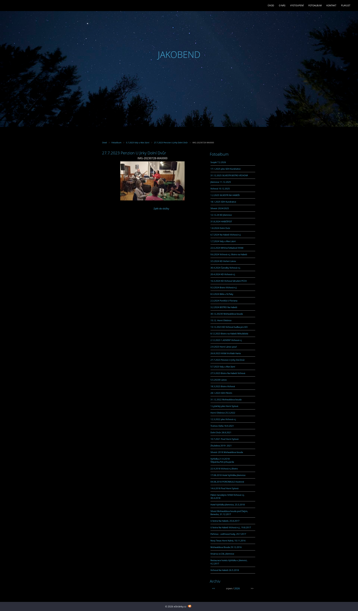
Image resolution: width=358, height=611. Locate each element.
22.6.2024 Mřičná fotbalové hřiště (226, 247)
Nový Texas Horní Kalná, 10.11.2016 (228, 540)
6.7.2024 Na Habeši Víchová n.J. (225, 234)
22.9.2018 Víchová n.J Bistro (224, 468)
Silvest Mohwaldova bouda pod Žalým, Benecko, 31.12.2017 (229, 513)
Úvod (271, 5)
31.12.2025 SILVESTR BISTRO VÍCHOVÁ (229, 175)
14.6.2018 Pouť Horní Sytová (224, 488)
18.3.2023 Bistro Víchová (222, 386)
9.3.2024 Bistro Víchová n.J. (223, 287)
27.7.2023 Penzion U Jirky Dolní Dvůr (171, 142)
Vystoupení (297, 5)
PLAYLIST (345, 5)
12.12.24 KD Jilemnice (221, 214)
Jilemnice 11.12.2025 (220, 182)
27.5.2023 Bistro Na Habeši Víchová (227, 373)
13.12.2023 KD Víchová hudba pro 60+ (229, 327)
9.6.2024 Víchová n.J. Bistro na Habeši (228, 254)
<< (213, 588)
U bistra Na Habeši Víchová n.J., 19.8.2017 (230, 527)
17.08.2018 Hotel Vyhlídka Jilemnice (227, 475)
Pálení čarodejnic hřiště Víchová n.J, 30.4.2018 (227, 496)
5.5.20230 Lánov (218, 379)
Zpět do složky (161, 208)
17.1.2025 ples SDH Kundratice (225, 168)
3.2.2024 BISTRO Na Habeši (223, 307)
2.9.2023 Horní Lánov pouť (223, 346)
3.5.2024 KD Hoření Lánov (223, 261)
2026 (237, 588)
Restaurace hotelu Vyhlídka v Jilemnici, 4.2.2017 (228, 562)
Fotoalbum (315, 5)
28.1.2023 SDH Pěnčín (221, 393)
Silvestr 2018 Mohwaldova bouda (226, 452)
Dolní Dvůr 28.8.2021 (220, 432)
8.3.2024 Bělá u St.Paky (221, 294)
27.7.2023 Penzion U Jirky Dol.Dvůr (227, 359)
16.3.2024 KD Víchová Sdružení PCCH (228, 280)
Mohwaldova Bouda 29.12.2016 (226, 547)
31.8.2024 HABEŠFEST (221, 221)
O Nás (282, 5)
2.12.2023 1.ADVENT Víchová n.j (226, 340)
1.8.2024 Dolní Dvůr (220, 228)
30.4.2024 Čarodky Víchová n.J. (225, 267)
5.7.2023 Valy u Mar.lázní (137, 142)
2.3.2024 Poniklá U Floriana (223, 300)
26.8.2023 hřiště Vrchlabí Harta (225, 353)
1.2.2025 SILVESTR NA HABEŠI (225, 195)
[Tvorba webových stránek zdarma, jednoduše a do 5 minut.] (189, 606)
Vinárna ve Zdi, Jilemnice (222, 553)
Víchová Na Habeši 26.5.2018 (224, 570)
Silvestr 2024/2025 (219, 208)
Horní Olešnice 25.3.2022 (222, 412)
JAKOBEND (179, 54)
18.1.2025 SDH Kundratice (223, 201)
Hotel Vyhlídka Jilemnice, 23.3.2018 (227, 504)
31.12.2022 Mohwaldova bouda (226, 399)
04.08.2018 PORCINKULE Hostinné (227, 481)
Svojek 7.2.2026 (218, 162)
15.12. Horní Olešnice (220, 320)
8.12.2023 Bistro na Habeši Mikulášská (229, 333)
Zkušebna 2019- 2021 (221, 445)
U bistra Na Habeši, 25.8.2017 (224, 520)
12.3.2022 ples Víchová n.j (223, 419)
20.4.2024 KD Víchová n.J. (222, 274)
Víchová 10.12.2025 (220, 188)
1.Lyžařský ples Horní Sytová (224, 406)
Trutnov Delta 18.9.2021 (222, 425)
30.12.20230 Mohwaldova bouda (226, 313)
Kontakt (331, 5)
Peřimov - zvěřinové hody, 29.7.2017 (228, 534)
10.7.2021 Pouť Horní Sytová (224, 439)
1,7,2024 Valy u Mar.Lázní (223, 241)
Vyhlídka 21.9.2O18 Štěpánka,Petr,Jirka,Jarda (222, 460)
